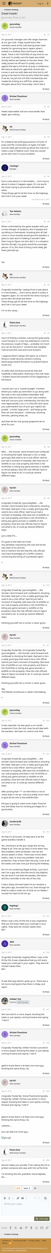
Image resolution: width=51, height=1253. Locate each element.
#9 (48, 498)
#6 (48, 285)
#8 (48, 447)
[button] (5, 1198)
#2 (48, 106)
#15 (48, 916)
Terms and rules (19, 1240)
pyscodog (7, 17)
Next (26, 1188)
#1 (48, 34)
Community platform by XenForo (24, 1248)
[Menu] (4, 3)
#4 (48, 176)
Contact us (6, 1240)
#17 (48, 1009)
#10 (48, 585)
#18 (48, 1043)
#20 (48, 1160)
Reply (47, 89)
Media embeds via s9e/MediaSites (14, 1250)
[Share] (44, 34)
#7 (48, 333)
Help (44, 1240)
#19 (48, 1091)
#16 (48, 952)
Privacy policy (34, 1240)
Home (4, 1243)
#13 (48, 754)
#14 (48, 832)
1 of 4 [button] (17, 1188)
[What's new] (47, 3)
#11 (48, 645)
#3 (48, 137)
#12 (48, 720)
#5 (48, 221)
